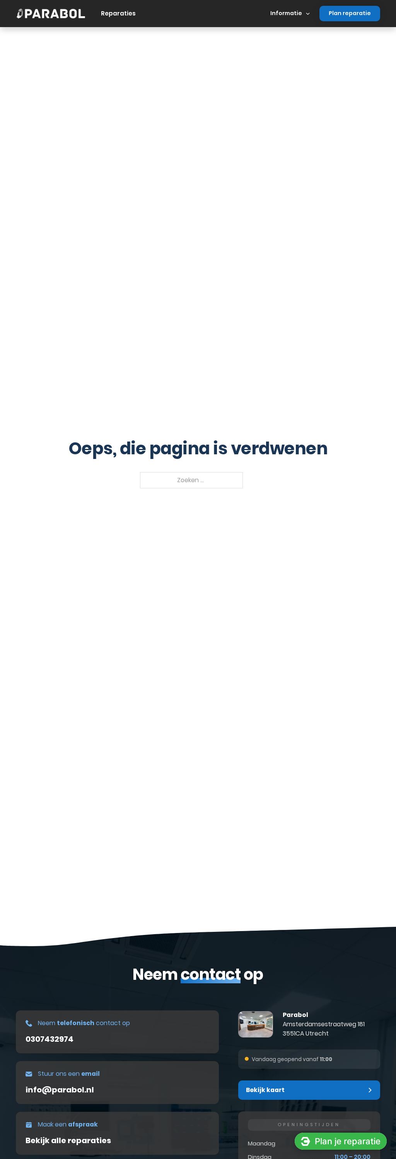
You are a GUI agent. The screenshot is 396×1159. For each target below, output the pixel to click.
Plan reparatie (350, 13)
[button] (309, 1090)
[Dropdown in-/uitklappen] (308, 13)
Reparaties (118, 13)
